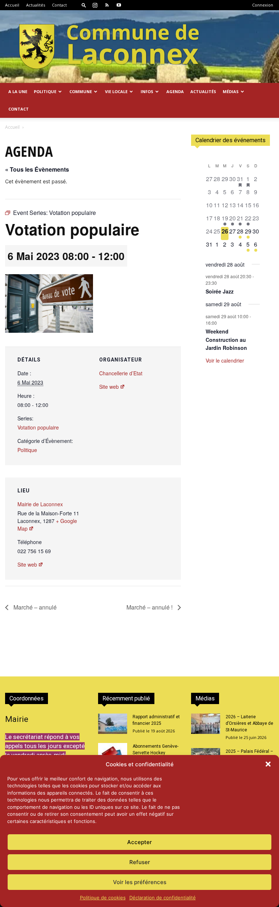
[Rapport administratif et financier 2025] (112, 724)
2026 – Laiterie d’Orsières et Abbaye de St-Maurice (249, 723)
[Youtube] (118, 5)
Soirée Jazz (220, 291)
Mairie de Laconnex (40, 504)
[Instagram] (94, 5)
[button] (268, 764)
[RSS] (106, 5)
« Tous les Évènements (37, 169)
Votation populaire (38, 427)
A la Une (17, 91)
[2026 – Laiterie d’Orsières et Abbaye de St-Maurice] (205, 724)
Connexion (262, 5)
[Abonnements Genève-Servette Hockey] (112, 753)
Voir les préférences (139, 882)
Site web (109, 386)
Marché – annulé (34, 607)
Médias (231, 91)
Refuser (139, 862)
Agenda (175, 91)
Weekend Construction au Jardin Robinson (226, 339)
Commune (80, 91)
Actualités (35, 5)
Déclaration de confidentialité (162, 897)
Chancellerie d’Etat (120, 373)
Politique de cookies (103, 897)
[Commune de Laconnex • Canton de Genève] (109, 46)
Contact (59, 5)
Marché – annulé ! (150, 607)
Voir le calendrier (225, 360)
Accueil (12, 5)
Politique (27, 449)
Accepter (139, 842)
